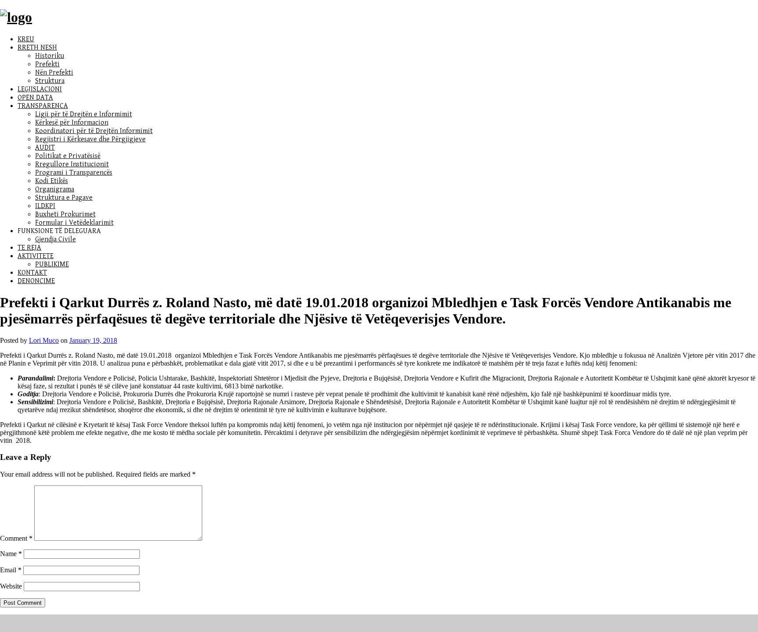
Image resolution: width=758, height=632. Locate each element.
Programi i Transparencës (73, 173)
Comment (16, 538)
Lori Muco (44, 340)
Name (11, 553)
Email (10, 570)
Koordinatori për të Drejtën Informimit (94, 131)
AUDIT (45, 148)
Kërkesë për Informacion (71, 122)
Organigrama (54, 189)
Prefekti (47, 64)
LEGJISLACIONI (40, 89)
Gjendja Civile (55, 239)
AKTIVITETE (36, 256)
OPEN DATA (35, 97)
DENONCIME (36, 281)
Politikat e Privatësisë (67, 156)
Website (11, 586)
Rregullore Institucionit (72, 164)
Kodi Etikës (51, 181)
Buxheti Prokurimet (65, 214)
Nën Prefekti (54, 72)
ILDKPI (45, 206)
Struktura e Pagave (64, 198)
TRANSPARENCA (43, 106)
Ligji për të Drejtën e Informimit (83, 114)
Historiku (49, 56)
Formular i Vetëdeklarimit (74, 223)
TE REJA (29, 248)
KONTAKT (32, 273)
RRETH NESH (37, 47)
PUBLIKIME (52, 264)
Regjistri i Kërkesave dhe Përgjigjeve (90, 139)
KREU (26, 39)
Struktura (49, 81)
